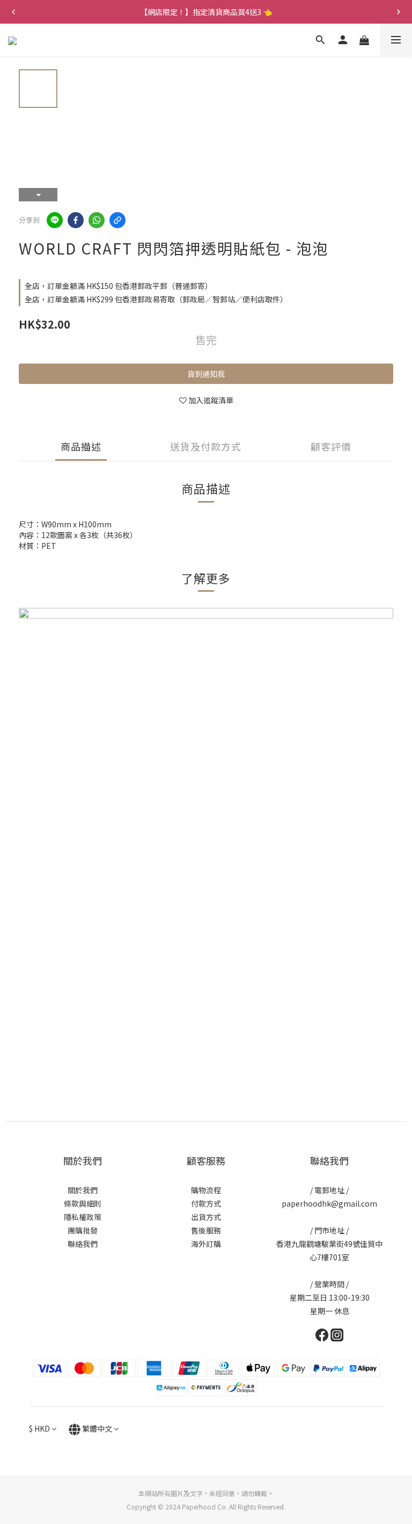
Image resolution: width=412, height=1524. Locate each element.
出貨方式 (206, 1216)
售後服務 (206, 1230)
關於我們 (83, 1190)
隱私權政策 (82, 1216)
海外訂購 (206, 1243)
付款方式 (206, 1203)
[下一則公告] (398, 12)
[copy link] (117, 220)
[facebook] (76, 220)
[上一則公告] (13, 12)
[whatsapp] (97, 220)
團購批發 (83, 1230)
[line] (55, 220)
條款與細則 (82, 1203)
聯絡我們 (83, 1243)
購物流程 (206, 1190)
